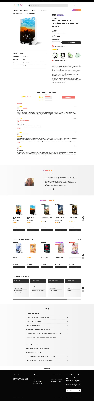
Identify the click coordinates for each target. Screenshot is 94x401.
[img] (19, 106)
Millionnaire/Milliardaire (19, 292)
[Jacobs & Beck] (19, 248)
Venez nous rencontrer (56, 381)
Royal (33, 288)
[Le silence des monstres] (47, 248)
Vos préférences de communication (37, 384)
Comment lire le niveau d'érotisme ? (60, 60)
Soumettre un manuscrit (56, 379)
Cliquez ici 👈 (46, 0)
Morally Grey (34, 286)
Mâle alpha (69, 290)
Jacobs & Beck (16, 256)
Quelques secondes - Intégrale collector (60, 256)
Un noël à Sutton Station (46, 217)
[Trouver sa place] (75, 210)
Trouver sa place (73, 217)
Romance (26, 13)
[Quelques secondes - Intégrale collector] (61, 248)
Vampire (68, 292)
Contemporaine (19, 13)
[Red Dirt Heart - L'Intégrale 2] (33, 210)
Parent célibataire (18, 290)
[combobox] (48, 5)
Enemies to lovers (35, 284)
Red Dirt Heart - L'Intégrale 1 (16, 218)
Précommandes (24, 10)
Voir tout (79, 239)
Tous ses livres (49, 188)
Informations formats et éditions (59, 33)
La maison (32, 10)
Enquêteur (51, 284)
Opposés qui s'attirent (18, 288)
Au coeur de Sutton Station (59, 218)
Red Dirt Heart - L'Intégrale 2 (30, 218)
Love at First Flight (73, 256)
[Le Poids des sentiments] (33, 248)
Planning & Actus (42, 10)
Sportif (15, 284)
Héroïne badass (52, 288)
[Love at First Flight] (75, 248)
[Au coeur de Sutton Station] (61, 210)
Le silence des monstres (46, 256)
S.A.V (34, 377)
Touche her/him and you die (38, 290)
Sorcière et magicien (53, 286)
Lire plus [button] (19, 128)
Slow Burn (34, 292)
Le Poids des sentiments (32, 256)
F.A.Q (34, 379)
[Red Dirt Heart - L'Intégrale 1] (19, 210)
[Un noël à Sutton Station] (47, 210)
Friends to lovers (17, 286)
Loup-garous (69, 286)
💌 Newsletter (78, 0)
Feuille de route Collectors (38, 387)
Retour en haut (47, 368)
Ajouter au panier (71, 42)
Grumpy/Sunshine (53, 290)
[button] (80, 5)
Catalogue (15, 10)
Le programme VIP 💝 (37, 381)
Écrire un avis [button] (68, 97)
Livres (14, 13)
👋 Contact (71, 0)
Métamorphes (70, 284)
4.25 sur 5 (28, 96)
